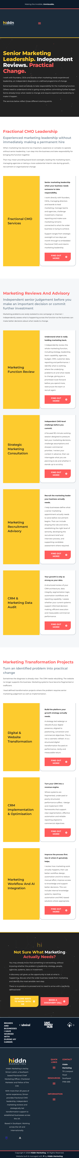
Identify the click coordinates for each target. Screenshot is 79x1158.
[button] (39, 23)
